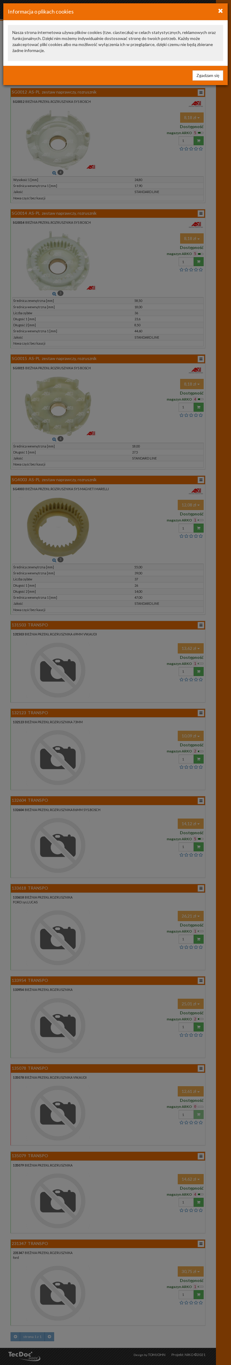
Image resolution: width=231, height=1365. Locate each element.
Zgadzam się (207, 75)
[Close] (220, 10)
